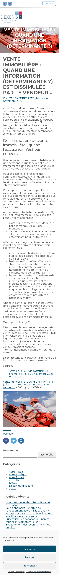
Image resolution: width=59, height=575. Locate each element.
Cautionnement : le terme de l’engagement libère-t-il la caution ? (27, 509)
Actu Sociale (16, 477)
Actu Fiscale (16, 471)
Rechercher (10, 450)
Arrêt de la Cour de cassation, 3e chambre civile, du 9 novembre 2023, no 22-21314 (31, 374)
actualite (14, 480)
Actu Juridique (18, 474)
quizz (12, 488)
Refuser (29, 557)
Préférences (29, 565)
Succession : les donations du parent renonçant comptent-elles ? (27, 520)
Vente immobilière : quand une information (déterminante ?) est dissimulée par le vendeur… (29, 384)
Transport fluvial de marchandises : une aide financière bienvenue (29, 515)
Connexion (49, 4)
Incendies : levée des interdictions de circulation (28, 504)
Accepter (29, 549)
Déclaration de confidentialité (38, 572)
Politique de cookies (16, 572)
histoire (13, 483)
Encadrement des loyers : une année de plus (28, 526)
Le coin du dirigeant (21, 485)
